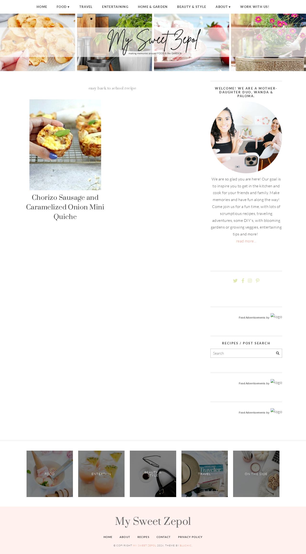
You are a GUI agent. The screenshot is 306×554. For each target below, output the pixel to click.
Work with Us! (254, 7)
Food (62, 7)
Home (42, 7)
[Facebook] (243, 281)
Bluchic (186, 545)
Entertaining (115, 7)
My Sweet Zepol (153, 521)
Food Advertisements (252, 317)
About (222, 7)
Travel (86, 7)
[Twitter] (235, 281)
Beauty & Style (191, 7)
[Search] (277, 353)
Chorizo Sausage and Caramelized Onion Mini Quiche (65, 207)
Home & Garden (153, 7)
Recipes (143, 536)
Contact (164, 536)
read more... (246, 241)
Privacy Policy (190, 536)
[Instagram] (250, 281)
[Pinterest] (257, 281)
